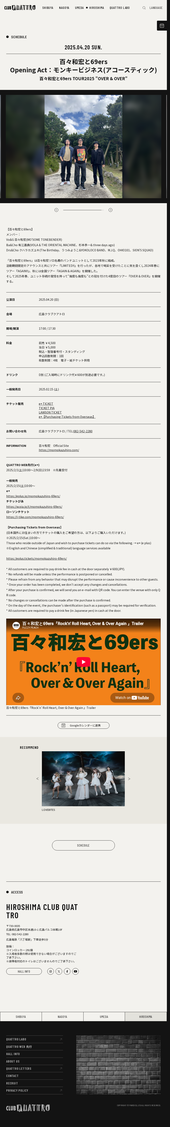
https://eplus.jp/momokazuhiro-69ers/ (33, 496)
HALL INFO (24, 971)
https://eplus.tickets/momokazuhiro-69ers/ (36, 558)
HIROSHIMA (145, 1016)
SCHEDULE (19, 37)
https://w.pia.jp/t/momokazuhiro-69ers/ (34, 506)
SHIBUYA (21, 1016)
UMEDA (104, 1016)
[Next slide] (110, 210)
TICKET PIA (47, 408)
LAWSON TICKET (50, 412)
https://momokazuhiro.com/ (59, 450)
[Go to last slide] (56, 210)
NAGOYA (62, 1016)
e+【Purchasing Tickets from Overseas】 (67, 417)
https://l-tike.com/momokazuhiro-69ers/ (35, 517)
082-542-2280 (82, 431)
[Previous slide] (37, 779)
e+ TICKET (46, 404)
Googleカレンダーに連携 (85, 725)
